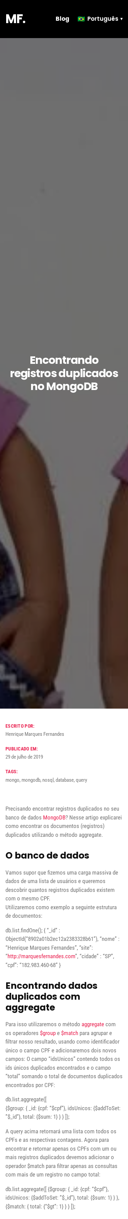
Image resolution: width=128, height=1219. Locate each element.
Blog (62, 19)
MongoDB (54, 817)
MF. (15, 19)
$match (69, 1033)
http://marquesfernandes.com (41, 956)
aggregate (93, 1024)
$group (48, 1033)
